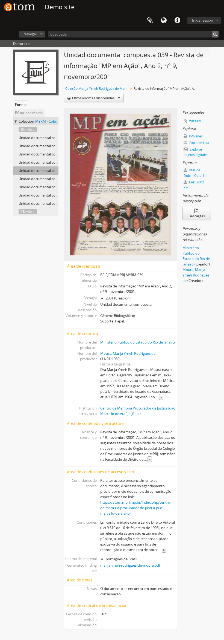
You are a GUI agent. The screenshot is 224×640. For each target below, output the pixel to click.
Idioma (163, 20)
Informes (195, 136)
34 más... (28, 129)
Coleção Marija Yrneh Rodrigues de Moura (97, 88)
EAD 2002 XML (194, 185)
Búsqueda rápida (29, 112)
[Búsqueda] (215, 34)
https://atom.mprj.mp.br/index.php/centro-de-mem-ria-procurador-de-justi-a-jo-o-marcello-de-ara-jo (135, 508)
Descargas (196, 216)
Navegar (30, 33)
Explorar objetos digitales (196, 152)
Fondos (21, 104)
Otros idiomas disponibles (93, 98)
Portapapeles (150, 20)
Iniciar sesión (202, 20)
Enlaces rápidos (177, 20)
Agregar (195, 120)
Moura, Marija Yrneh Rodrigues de (127, 353)
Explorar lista (198, 142)
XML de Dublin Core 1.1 (195, 173)
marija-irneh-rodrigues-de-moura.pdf (130, 565)
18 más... (28, 211)
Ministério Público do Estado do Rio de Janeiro (137, 342)
